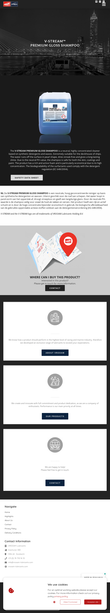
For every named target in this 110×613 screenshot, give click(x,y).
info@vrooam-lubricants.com (20, 562)
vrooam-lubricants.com (18, 566)
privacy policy (61, 596)
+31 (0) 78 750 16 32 (16, 558)
